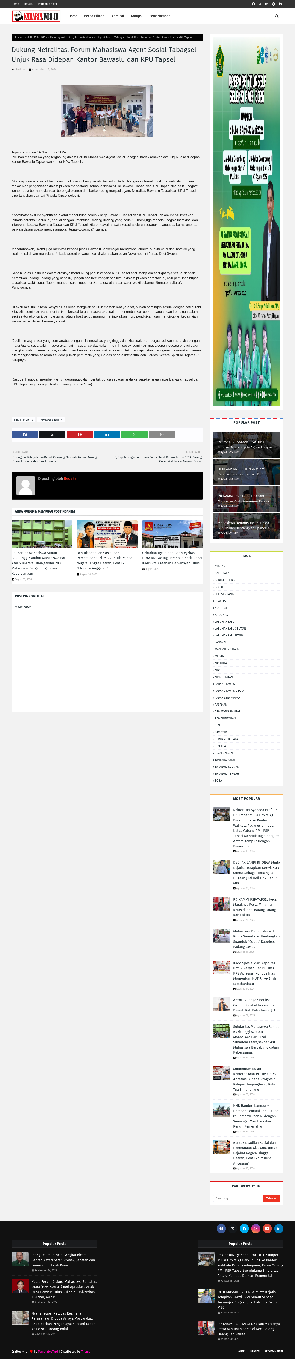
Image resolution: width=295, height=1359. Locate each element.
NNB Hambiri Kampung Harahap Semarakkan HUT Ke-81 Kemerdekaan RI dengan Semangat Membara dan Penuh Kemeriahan (256, 1116)
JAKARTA (220, 601)
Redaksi (28, 4)
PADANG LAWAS (225, 683)
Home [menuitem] (73, 16)
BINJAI (219, 587)
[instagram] (267, 4)
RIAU (218, 725)
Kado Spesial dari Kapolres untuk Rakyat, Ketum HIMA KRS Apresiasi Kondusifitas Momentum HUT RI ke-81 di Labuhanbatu (254, 973)
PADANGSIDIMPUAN (228, 697)
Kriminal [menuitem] (117, 16)
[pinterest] (273, 4)
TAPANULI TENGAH (227, 773)
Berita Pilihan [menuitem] (94, 16)
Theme (85, 1351)
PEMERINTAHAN (225, 718)
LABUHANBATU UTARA (229, 635)
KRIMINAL (221, 614)
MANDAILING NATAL (227, 649)
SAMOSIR (221, 732)
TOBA (218, 780)
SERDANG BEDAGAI (227, 739)
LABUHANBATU (224, 621)
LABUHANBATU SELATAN (230, 628)
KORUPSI (221, 607)
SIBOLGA (220, 746)
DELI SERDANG (224, 594)
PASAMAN (221, 704)
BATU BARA (222, 573)
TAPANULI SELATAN (50, 419)
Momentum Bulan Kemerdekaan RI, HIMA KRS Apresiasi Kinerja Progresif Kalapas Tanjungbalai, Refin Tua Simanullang (254, 1079)
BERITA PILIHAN (37, 37)
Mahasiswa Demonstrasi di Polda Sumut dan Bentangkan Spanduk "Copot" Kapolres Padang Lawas (243, 526)
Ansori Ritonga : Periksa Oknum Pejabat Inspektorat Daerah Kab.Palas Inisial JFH (254, 1005)
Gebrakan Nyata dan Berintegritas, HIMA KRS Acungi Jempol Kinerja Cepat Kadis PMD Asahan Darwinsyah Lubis (172, 558)
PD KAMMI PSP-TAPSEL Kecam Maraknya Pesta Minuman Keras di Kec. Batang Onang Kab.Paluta (244, 499)
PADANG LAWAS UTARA (229, 690)
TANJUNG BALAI (225, 760)
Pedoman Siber (47, 4)
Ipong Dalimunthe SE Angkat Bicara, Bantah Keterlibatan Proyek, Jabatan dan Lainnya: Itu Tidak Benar (63, 1260)
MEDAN (219, 656)
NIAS (218, 670)
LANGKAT (221, 642)
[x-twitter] (260, 4)
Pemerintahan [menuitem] (159, 16)
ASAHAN (220, 566)
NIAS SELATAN (224, 677)
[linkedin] (278, 1228)
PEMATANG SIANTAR (228, 711)
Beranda (20, 37)
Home (15, 4)
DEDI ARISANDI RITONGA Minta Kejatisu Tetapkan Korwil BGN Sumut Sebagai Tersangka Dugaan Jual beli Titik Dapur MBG (246, 472)
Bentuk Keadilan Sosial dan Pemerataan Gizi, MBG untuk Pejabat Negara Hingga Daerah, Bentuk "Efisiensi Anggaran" (105, 561)
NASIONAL (221, 663)
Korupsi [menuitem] (136, 16)
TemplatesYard (48, 1351)
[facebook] (253, 4)
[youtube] (267, 1228)
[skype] (280, 4)
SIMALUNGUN (224, 753)
